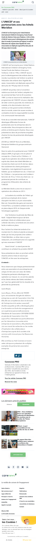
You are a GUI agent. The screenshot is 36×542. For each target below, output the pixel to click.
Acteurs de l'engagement (9, 499)
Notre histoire (6, 488)
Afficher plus (18, 454)
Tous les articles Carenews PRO (15, 378)
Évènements (23, 494)
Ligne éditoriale (6, 494)
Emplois (22, 488)
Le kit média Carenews (8, 513)
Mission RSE (5, 511)
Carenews (25, 404)
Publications (23, 491)
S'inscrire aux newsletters (27, 501)
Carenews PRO (9, 7)
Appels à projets (6, 505)
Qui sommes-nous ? (7, 491)
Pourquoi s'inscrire (7, 496)
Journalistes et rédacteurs (27, 504)
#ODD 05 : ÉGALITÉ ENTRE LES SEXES (12, 18)
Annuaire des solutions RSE (26, 497)
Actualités (4, 502)
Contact (22, 506)
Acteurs (9, 404)
